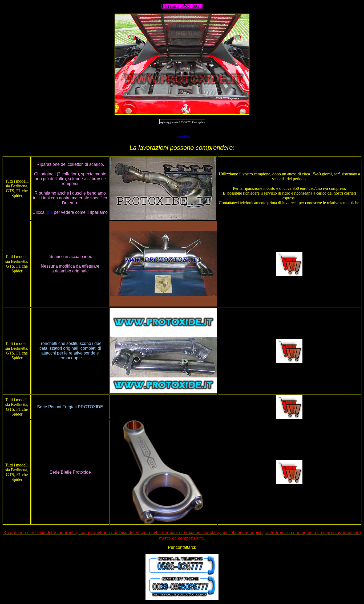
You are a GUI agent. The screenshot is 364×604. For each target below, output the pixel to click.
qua (49, 212)
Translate (182, 136)
